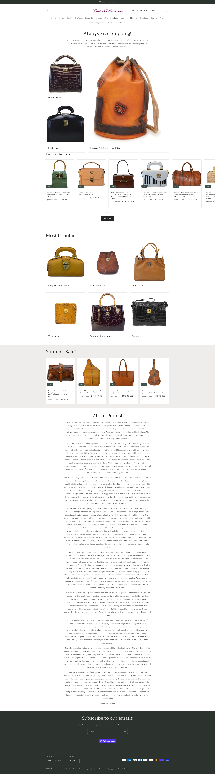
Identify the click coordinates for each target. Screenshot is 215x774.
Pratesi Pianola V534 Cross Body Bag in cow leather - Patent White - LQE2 (155, 195)
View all (107, 218)
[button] (48, 10)
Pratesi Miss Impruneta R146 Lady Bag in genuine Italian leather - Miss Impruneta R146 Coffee (122, 196)
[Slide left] (102, 212)
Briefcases (53, 148)
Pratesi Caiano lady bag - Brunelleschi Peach (88, 194)
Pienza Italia (96, 285)
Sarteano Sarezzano (100, 336)
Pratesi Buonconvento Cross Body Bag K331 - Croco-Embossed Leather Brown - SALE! (58, 394)
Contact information (124, 769)
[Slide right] (112, 212)
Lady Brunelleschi (57, 285)
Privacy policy (88, 769)
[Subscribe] (125, 731)
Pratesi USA (54, 769)
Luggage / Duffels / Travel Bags (105, 148)
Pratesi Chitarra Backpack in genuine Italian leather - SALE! (153, 392)
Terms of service (100, 769)
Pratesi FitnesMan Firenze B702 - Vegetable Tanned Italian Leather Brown (186, 195)
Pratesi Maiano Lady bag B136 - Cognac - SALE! (123, 392)
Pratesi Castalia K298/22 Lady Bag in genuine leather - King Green (58, 195)
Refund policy (77, 769)
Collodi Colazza (139, 285)
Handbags (53, 97)
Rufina (135, 336)
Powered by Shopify (65, 769)
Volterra (52, 336)
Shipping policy (111, 769)
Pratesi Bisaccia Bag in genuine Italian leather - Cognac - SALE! (91, 392)
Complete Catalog (107, 704)
